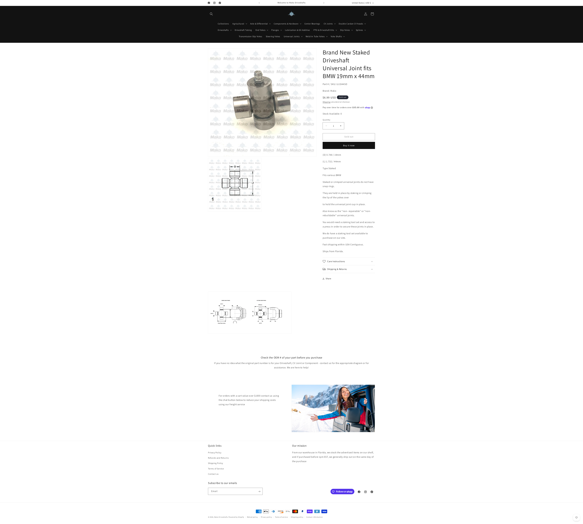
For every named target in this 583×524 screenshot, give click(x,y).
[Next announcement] (323, 3)
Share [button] (328, 278)
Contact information (314, 517)
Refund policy (252, 517)
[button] (211, 14)
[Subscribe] (259, 491)
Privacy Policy (214, 452)
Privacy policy (266, 517)
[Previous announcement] (259, 3)
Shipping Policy (215, 463)
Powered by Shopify (236, 517)
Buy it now (349, 145)
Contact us (213, 474)
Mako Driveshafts (221, 517)
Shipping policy (297, 517)
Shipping (326, 102)
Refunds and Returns (218, 457)
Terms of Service (216, 468)
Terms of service (281, 517)
